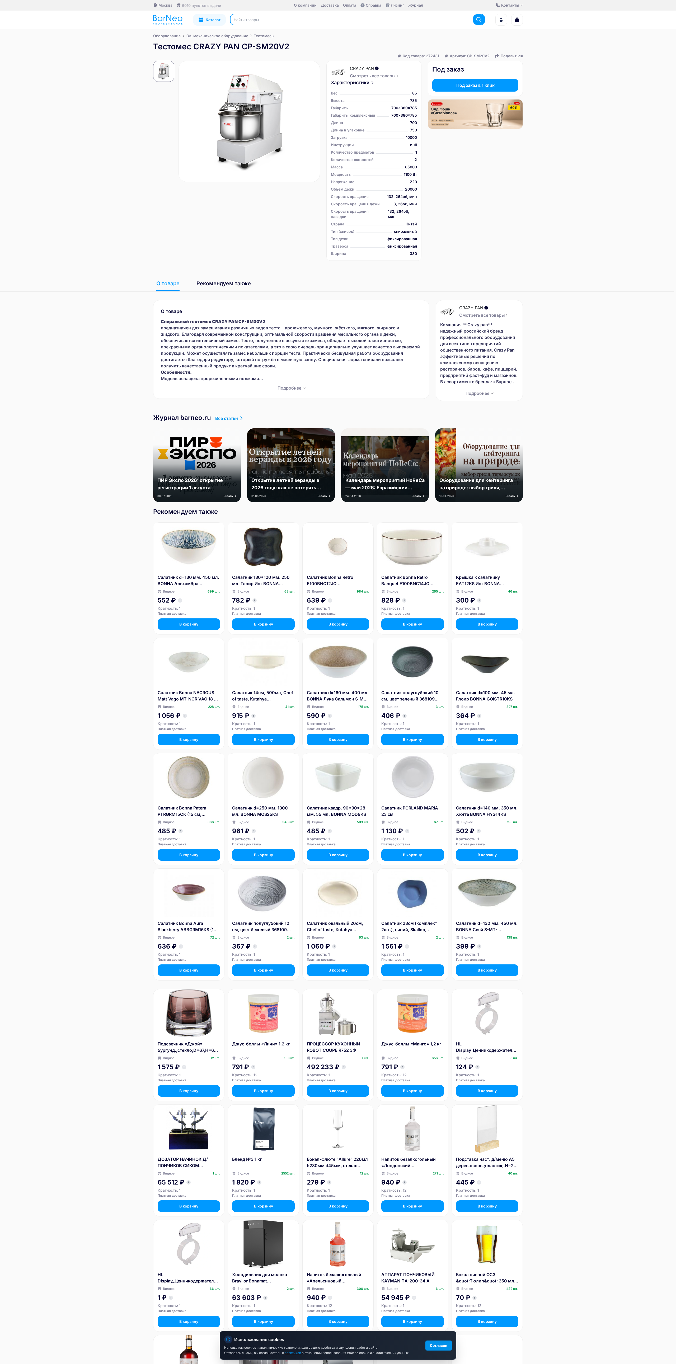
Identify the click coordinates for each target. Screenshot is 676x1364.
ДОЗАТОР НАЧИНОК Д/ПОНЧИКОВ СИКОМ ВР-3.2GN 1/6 (183, 1163)
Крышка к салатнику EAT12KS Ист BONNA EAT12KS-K (478, 581)
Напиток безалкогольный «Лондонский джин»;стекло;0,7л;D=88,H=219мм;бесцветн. (411, 1163)
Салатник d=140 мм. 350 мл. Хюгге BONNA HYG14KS (487, 811)
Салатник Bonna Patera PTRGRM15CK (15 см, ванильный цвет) (182, 811)
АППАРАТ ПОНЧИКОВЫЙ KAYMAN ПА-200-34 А (408, 1278)
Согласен (438, 1345)
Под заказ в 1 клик (475, 85)
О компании (305, 5)
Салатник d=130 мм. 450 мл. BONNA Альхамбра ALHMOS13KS (188, 581)
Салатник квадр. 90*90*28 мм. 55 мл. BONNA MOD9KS (336, 811)
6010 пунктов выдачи (201, 5)
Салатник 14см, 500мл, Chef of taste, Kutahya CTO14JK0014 (262, 696)
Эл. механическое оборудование (217, 36)
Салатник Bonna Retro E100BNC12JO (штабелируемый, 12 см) (333, 581)
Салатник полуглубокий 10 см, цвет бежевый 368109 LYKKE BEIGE (260, 927)
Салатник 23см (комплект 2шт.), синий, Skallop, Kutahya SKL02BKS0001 (409, 927)
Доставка (330, 5)
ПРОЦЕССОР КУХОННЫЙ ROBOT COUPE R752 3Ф (333, 1047)
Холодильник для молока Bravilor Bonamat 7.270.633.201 (259, 1278)
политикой (293, 1353)
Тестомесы (264, 36)
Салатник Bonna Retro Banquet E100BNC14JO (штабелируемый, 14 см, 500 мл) (412, 581)
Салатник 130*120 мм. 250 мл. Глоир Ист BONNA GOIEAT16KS (261, 581)
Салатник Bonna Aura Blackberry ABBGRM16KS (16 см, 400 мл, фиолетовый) (187, 927)
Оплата (349, 5)
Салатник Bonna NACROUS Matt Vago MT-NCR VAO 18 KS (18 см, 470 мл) (188, 696)
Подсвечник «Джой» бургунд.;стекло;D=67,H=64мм (187, 1047)
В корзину (188, 624)
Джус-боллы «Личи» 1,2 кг (261, 1043)
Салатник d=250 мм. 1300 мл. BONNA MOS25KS (260, 811)
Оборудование (167, 36)
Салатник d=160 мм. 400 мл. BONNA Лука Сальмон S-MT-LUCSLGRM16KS (338, 696)
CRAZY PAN (362, 68)
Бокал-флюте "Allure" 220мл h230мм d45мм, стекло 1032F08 (337, 1163)
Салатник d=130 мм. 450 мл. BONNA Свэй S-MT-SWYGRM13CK (487, 927)
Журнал (415, 5)
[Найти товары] (478, 19)
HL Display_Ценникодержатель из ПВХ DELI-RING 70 (187, 1278)
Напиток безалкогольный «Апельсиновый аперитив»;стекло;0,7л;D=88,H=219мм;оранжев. (337, 1278)
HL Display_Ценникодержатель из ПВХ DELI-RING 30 (485, 1047)
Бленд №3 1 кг (247, 1159)
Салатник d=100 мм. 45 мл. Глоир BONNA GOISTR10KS (485, 696)
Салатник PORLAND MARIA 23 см (409, 811)
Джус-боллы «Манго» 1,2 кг (411, 1043)
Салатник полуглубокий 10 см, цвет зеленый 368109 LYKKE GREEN (410, 696)
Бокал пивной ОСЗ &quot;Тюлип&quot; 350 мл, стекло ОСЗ (485, 1278)
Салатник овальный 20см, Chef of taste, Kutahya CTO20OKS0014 (335, 927)
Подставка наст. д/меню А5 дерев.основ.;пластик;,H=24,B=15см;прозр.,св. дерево (487, 1163)
